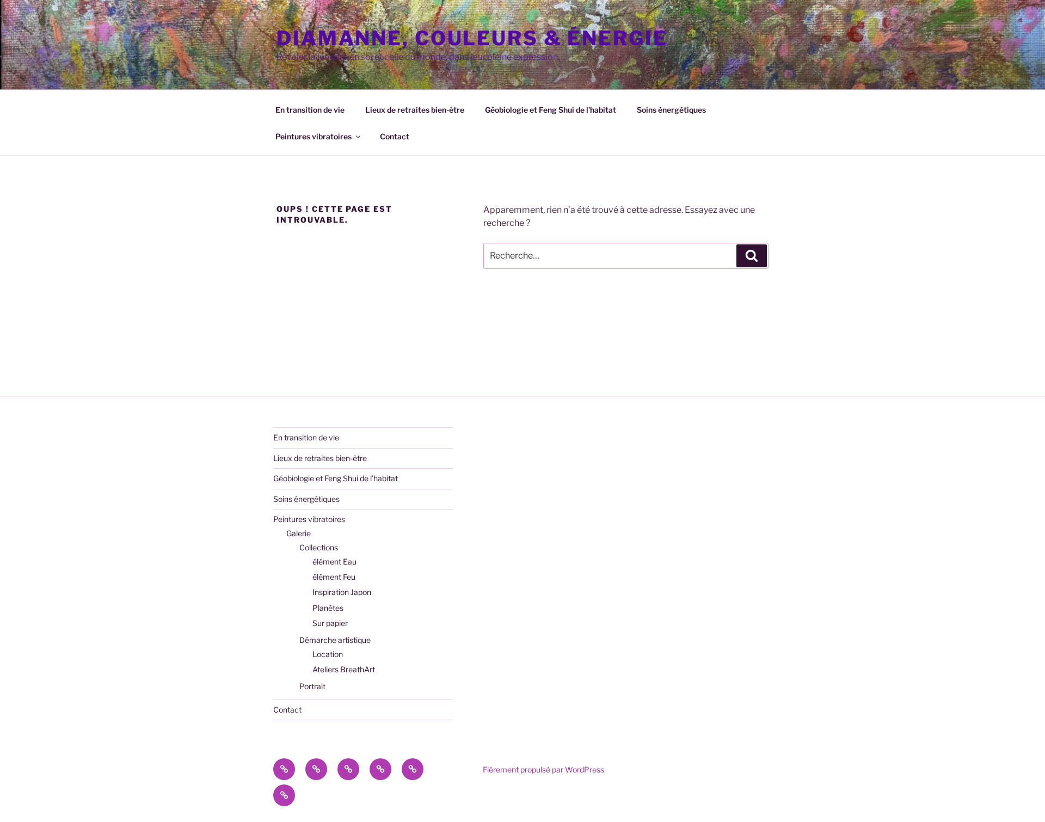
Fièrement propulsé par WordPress (543, 769)
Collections (318, 547)
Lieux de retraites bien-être (414, 109)
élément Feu (333, 576)
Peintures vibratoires (313, 136)
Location (327, 654)
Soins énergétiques (671, 109)
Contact (394, 136)
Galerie (298, 533)
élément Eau (334, 561)
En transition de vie (310, 109)
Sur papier (330, 623)
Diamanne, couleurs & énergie (472, 38)
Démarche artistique (335, 640)
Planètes (327, 607)
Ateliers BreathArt (343, 669)
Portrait (312, 686)
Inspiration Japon (341, 592)
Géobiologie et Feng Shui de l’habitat (550, 109)
